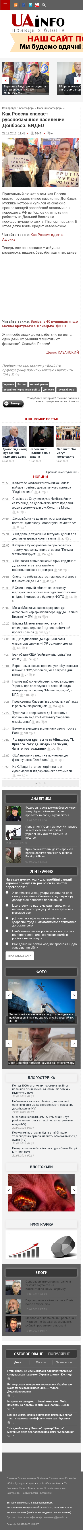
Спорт (22, 1488)
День (17, 1362)
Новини (40, 477)
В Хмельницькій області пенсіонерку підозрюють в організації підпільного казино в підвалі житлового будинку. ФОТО (44, 592)
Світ (10, 1483)
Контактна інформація (30, 1517)
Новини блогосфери (49, 108)
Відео (39, 1488)
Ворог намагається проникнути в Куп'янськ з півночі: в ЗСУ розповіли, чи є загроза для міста (45, 670)
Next (78, 80)
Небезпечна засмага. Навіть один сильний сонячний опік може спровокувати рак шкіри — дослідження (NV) (44, 1105)
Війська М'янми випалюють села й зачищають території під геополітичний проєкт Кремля (41, 628)
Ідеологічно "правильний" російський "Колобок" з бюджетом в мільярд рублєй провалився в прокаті (50, 1321)
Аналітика (41, 799)
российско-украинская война (22, 389)
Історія (40, 1483)
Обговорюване (28, 1354)
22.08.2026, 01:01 (23, 1143)
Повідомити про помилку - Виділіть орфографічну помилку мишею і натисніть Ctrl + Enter (37, 370)
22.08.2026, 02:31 (23, 1096)
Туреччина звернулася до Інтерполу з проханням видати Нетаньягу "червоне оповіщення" (41, 717)
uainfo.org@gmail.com (56, 1517)
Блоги (41, 1273)
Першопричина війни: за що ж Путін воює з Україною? (49, 1302)
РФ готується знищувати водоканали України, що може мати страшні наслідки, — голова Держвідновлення (39, 1388)
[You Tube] (36, 5)
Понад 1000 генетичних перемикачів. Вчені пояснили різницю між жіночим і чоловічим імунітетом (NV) (41, 1089)
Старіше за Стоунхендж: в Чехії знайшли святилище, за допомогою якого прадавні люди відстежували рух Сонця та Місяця (42, 503)
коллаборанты (39, 384)
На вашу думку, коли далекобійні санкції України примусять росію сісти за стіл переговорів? (39, 883)
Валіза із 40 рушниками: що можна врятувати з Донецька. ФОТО (40, 323)
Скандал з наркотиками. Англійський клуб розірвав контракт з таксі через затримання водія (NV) (42, 1120)
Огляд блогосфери (54, 1488)
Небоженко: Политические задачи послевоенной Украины (39, 456)
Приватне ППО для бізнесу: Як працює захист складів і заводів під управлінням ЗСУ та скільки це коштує (51, 832)
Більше (40, 783)
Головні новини (26, 1478)
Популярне (59, 1354)
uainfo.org (47, 1507)
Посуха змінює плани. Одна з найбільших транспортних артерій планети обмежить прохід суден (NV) (44, 1136)
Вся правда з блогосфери (18, 108)
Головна (11, 1478)
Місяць (41, 1362)
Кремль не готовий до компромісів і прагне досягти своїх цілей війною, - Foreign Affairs (50, 852)
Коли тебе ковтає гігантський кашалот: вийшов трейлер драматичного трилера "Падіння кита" (41, 487)
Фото (41, 972)
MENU (5, 5)
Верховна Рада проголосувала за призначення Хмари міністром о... (25, 89)
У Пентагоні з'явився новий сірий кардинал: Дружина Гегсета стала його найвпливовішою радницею (44, 565)
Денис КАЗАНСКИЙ (62, 352)
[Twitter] (29, 5)
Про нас (11, 1517)
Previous (4, 80)
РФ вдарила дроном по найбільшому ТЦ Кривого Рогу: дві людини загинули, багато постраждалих (43, 744)
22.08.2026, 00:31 (23, 1155)
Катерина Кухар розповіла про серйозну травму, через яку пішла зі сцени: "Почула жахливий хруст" (42, 549)
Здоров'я (12, 1488)
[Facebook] (22, 5)
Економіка (70, 1478)
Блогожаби (41, 1167)
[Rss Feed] (15, 5)
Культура (20, 1483)
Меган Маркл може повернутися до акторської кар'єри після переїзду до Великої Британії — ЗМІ (45, 612)
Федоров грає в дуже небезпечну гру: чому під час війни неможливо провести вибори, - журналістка (50, 811)
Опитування (41, 871)
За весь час (64, 1362)
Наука (30, 1483)
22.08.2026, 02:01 (23, 1112)
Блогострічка (41, 1078)
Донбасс (48, 389)
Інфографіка (41, 1224)
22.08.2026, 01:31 (23, 1127)
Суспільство (56, 1478)
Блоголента (13, 1493)
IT (65, 1483)
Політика (42, 1478)
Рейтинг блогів (30, 1493)
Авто (58, 1483)
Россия (21, 384)
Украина (9, 384)
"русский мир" (66, 389)
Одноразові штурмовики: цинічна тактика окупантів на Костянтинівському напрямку (48, 1285)
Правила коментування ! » (62, 472)
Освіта (50, 1483)
